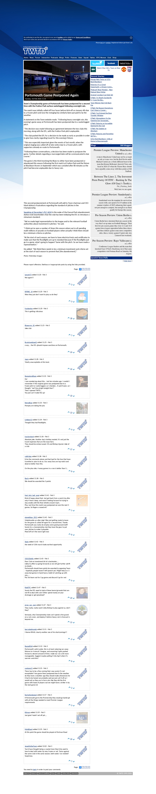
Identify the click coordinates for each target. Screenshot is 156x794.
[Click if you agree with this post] (69, 285)
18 (71, 318)
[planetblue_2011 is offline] (82, 528)
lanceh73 (28, 275)
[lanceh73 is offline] (82, 286)
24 (71, 352)
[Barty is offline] (82, 489)
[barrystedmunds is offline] (82, 640)
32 (71, 369)
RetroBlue (28, 403)
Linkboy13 (28, 420)
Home (26, 57)
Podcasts (54, 57)
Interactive (45, 57)
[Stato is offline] (82, 553)
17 (71, 449)
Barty (27, 478)
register (108, 43)
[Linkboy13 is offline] (82, 431)
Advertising (74, 773)
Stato (27, 542)
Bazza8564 (29, 646)
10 (71, 396)
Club (109, 57)
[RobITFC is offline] (82, 599)
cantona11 (29, 668)
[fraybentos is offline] (82, 320)
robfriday (28, 456)
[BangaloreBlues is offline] (82, 387)
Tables (92, 57)
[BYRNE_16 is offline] (82, 303)
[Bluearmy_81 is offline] (82, 336)
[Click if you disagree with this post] (74, 285)
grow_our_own (30, 605)
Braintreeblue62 (31, 342)
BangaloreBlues (30, 376)
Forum (37, 57)
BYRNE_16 (29, 292)
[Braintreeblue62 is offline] (82, 353)
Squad (86, 57)
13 (71, 413)
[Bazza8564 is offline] (82, 657)
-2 (71, 639)
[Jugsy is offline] (82, 370)
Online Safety (66, 773)
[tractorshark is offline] (82, 448)
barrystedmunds (31, 629)
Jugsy (27, 359)
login (35, 770)
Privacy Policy (67, 39)
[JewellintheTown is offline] (82, 757)
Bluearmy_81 (30, 326)
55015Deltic (29, 559)
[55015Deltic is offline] (82, 570)
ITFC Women (101, 57)
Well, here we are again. (123, 189)
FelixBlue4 (28, 729)
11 (71, 622)
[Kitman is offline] (82, 723)
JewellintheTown (31, 746)
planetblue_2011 (31, 517)
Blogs (61, 57)
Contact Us (34, 773)
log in (102, 43)
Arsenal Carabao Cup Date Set (102, 95)
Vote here (127, 261)
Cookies (59, 773)
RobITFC (28, 588)
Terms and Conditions (83, 37)
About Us (26, 773)
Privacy (53, 773)
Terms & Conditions (44, 773)
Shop (114, 57)
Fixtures (74, 57)
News (32, 57)
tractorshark (29, 437)
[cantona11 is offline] (82, 679)
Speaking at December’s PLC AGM (38, 212)
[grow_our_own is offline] (82, 616)
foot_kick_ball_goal (32, 495)
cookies (60, 37)
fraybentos (29, 309)
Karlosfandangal (31, 695)
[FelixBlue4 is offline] (82, 740)
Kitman (27, 712)
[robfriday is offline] (82, 467)
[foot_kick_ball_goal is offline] (82, 506)
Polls (67, 57)
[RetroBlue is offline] (82, 414)
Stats (80, 57)
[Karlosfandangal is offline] (82, 706)
